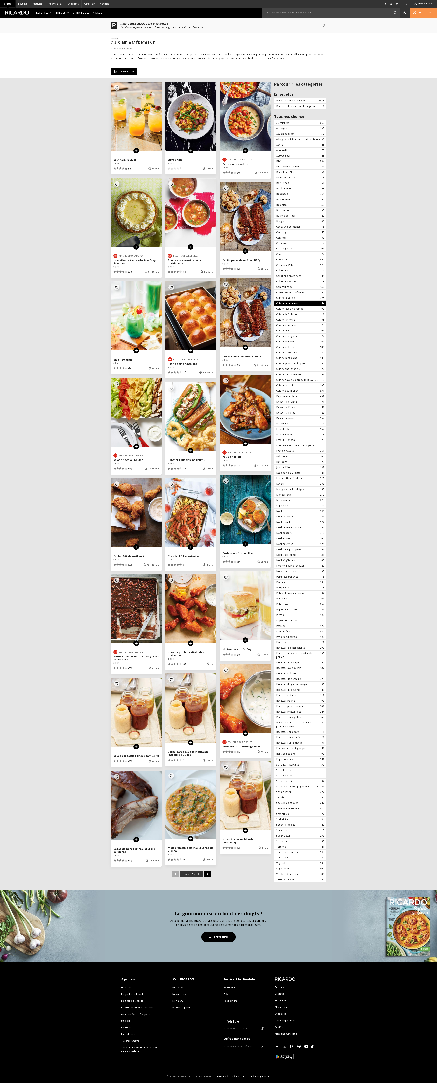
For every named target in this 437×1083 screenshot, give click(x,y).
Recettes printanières (300, 711)
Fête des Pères (300, 434)
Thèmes (61, 12)
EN (407, 3)
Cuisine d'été (300, 330)
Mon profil (177, 987)
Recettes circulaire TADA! (300, 100)
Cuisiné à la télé (300, 297)
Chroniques (81, 12)
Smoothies (300, 813)
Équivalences (128, 1034)
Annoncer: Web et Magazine (135, 1014)
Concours (126, 1027)
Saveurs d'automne (300, 808)
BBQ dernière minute (300, 166)
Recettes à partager (300, 662)
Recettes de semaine (300, 678)
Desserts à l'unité (300, 401)
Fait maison (300, 423)
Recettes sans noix (300, 731)
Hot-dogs (300, 461)
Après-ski (300, 150)
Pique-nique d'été (300, 609)
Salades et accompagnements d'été (300, 786)
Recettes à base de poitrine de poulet (300, 655)
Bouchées (300, 193)
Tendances (300, 857)
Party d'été (300, 587)
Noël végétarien (300, 560)
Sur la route (300, 841)
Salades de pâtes (300, 781)
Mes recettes (179, 994)
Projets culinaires (300, 636)
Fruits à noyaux (300, 450)
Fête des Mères (300, 429)
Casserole (300, 243)
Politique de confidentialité (231, 1076)
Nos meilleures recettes (300, 565)
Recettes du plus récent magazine (300, 106)
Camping (300, 232)
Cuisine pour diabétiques (300, 363)
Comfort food (300, 286)
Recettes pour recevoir (300, 706)
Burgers (300, 221)
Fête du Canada (300, 440)
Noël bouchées (300, 516)
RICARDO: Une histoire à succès (137, 1007)
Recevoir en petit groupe (300, 748)
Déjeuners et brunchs (300, 396)
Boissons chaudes (300, 177)
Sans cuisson (300, 792)
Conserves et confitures (300, 292)
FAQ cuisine (230, 987)
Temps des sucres (300, 852)
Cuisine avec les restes (300, 308)
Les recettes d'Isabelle (300, 478)
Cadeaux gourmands (300, 226)
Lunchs (300, 483)
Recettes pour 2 (300, 700)
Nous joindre (230, 1000)
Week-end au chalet (300, 874)
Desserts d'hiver (300, 407)
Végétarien (300, 868)
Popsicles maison (300, 620)
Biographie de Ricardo (132, 994)
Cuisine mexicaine (300, 358)
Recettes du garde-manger (300, 684)
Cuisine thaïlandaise (300, 368)
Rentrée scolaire (300, 753)
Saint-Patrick (300, 770)
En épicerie (73, 3)
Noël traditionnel (300, 554)
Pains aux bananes (300, 576)
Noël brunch (300, 522)
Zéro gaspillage (300, 879)
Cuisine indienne (300, 341)
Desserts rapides (300, 418)
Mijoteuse (300, 505)
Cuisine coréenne (300, 325)
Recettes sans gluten (300, 717)
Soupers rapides (300, 824)
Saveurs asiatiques (300, 802)
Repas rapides (300, 759)
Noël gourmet (300, 543)
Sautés (300, 797)
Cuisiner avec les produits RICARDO (300, 379)
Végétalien (300, 863)
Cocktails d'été (300, 265)
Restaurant (38, 3)
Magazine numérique (286, 1033)
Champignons (300, 248)
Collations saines (300, 281)
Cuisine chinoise (300, 319)
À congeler (300, 128)
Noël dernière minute (300, 527)
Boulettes (300, 204)
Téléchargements (130, 1040)
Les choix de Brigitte (300, 472)
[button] (395, 13)
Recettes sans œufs (300, 737)
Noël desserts (300, 532)
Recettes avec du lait (300, 667)
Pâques (300, 582)
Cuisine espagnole (300, 336)
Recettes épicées (300, 695)
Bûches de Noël (300, 215)
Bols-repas (300, 183)
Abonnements (55, 3)
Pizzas (300, 615)
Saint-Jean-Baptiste (300, 764)
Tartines (300, 846)
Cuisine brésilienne (300, 314)
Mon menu (178, 1000)
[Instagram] (292, 1046)
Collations (300, 270)
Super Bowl (300, 835)
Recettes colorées (300, 673)
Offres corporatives (285, 1020)
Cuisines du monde (300, 390)
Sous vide (300, 830)
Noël (300, 511)
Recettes (8, 3)
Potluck (300, 625)
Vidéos (97, 12)
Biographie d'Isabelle (132, 1000)
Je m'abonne (220, 937)
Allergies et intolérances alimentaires (300, 139)
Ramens (300, 642)
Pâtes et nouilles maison (300, 593)
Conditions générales (260, 1076)
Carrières (104, 3)
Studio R (125, 1020)
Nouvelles (126, 987)
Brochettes (300, 210)
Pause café (300, 598)
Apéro (300, 144)
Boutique (22, 3)
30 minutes (300, 122)
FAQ (226, 994)
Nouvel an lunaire (300, 571)
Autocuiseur (300, 155)
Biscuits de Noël (300, 172)
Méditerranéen (300, 500)
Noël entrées (300, 538)
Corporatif (89, 3)
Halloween (300, 456)
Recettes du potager (300, 689)
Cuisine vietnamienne (300, 374)
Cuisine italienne (300, 347)
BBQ (300, 161)
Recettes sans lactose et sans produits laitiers (300, 724)
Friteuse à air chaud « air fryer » (300, 445)
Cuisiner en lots (300, 385)
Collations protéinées (300, 275)
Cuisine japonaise (300, 352)
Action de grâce (300, 133)
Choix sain (300, 259)
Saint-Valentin (300, 775)
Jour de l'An (300, 467)
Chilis (300, 254)
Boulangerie (300, 199)
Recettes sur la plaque (300, 742)
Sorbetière (300, 819)
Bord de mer (300, 188)
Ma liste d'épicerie (181, 1007)
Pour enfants (300, 631)
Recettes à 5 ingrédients (300, 647)
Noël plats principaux (300, 549)
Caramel (300, 237)
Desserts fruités (300, 412)
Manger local (300, 494)
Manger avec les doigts (300, 489)
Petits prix (300, 604)
